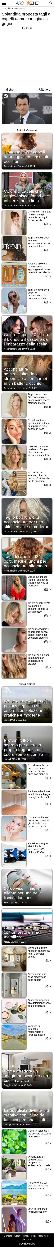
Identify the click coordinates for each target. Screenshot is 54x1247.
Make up (8, 902)
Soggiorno (9, 1085)
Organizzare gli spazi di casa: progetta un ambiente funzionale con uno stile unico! (39, 1162)
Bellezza (11, 8)
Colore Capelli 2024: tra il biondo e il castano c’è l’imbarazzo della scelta (26, 339)
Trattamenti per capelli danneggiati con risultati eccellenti (26, 157)
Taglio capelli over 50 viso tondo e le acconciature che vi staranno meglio (38, 398)
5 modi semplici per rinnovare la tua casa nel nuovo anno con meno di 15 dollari (38, 771)
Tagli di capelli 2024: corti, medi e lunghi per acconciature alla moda (25, 561)
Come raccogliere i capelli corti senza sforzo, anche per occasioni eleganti (38, 633)
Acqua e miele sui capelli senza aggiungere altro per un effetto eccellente (39, 268)
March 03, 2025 (18, 942)
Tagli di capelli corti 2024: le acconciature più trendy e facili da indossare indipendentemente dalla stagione (38, 298)
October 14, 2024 (21, 1124)
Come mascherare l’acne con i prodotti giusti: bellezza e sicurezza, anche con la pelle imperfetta (38, 824)
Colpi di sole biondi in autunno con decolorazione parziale (38, 659)
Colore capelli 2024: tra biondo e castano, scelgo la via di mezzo (39, 607)
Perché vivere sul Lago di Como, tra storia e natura (38, 1185)
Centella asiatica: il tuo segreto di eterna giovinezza (39, 1133)
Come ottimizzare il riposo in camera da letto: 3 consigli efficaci (39, 952)
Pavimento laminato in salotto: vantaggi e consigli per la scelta (39, 794)
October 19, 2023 (26, 571)
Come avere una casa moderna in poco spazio (37, 977)
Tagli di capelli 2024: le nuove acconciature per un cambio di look (39, 242)
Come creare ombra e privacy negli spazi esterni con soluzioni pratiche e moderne (24, 708)
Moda (6, 942)
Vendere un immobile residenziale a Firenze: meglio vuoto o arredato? (37, 1032)
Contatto (8, 1236)
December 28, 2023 (27, 388)
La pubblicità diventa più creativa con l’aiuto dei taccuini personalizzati (26, 1115)
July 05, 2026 (19, 720)
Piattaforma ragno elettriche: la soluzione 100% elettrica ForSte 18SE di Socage (38, 849)
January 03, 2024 (26, 349)
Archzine (27, 1239)
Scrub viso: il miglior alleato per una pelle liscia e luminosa (23, 893)
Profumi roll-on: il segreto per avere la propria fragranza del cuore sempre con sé (23, 747)
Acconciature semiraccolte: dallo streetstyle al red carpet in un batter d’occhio (25, 376)
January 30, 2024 (26, 166)
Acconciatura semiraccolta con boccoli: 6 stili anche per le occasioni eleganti (39, 478)
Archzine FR (44, 1236)
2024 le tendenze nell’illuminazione (37, 1210)
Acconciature (20, 8)
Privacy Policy (29, 1236)
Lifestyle (8, 720)
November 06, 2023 (27, 531)
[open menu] (3, 3)
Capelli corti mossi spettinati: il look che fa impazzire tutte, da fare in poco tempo (39, 426)
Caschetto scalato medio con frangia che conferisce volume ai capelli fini (39, 450)
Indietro (9, 89)
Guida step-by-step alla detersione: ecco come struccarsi (39, 1003)
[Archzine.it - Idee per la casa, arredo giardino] (27, 3)
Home (4, 8)
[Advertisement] (27, 57)
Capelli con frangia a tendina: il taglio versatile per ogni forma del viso (39, 216)
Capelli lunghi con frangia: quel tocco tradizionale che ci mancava (38, 581)
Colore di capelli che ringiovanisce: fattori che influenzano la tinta (26, 196)
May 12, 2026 (19, 759)
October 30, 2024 (23, 1085)
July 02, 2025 (20, 902)
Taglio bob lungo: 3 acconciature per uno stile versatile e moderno (26, 522)
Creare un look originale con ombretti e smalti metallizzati (26, 932)
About (17, 1236)
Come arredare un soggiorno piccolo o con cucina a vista (26, 1076)
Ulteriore (44, 89)
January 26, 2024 (26, 205)
